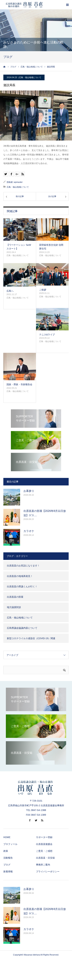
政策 (5, 851)
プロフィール (10, 844)
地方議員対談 (14, 607)
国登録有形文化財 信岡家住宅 (51, 247)
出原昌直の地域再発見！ (20, 576)
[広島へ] (19, 275)
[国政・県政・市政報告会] (19, 366)
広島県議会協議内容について (22, 628)
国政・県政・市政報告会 (19, 384)
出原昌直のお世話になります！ (23, 565)
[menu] (67, 4)
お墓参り (28, 490)
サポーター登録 (44, 837)
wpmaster (18, 182)
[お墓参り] (11, 497)
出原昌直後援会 (44, 844)
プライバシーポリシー (47, 871)
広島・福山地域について (30, 77)
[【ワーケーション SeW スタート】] (19, 229)
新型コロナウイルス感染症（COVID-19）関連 (31, 638)
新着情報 (8, 871)
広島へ (10, 291)
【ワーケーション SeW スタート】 (19, 247)
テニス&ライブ (47, 334)
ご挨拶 (42, 289)
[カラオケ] (11, 537)
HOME (6, 837)
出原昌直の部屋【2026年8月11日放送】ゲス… (44, 513)
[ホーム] (4, 66)
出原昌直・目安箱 (45, 857)
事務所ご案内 (43, 864)
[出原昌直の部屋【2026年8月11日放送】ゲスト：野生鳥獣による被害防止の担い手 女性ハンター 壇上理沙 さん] (11, 517)
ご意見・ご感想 (44, 851)
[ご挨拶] (52, 274)
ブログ (6, 864)
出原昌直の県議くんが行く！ (22, 586)
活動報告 (8, 857)
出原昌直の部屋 (15, 597)
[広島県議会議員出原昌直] (24, 4)
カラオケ (28, 531)
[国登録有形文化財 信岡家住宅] (52, 229)
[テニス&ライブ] (52, 319)
